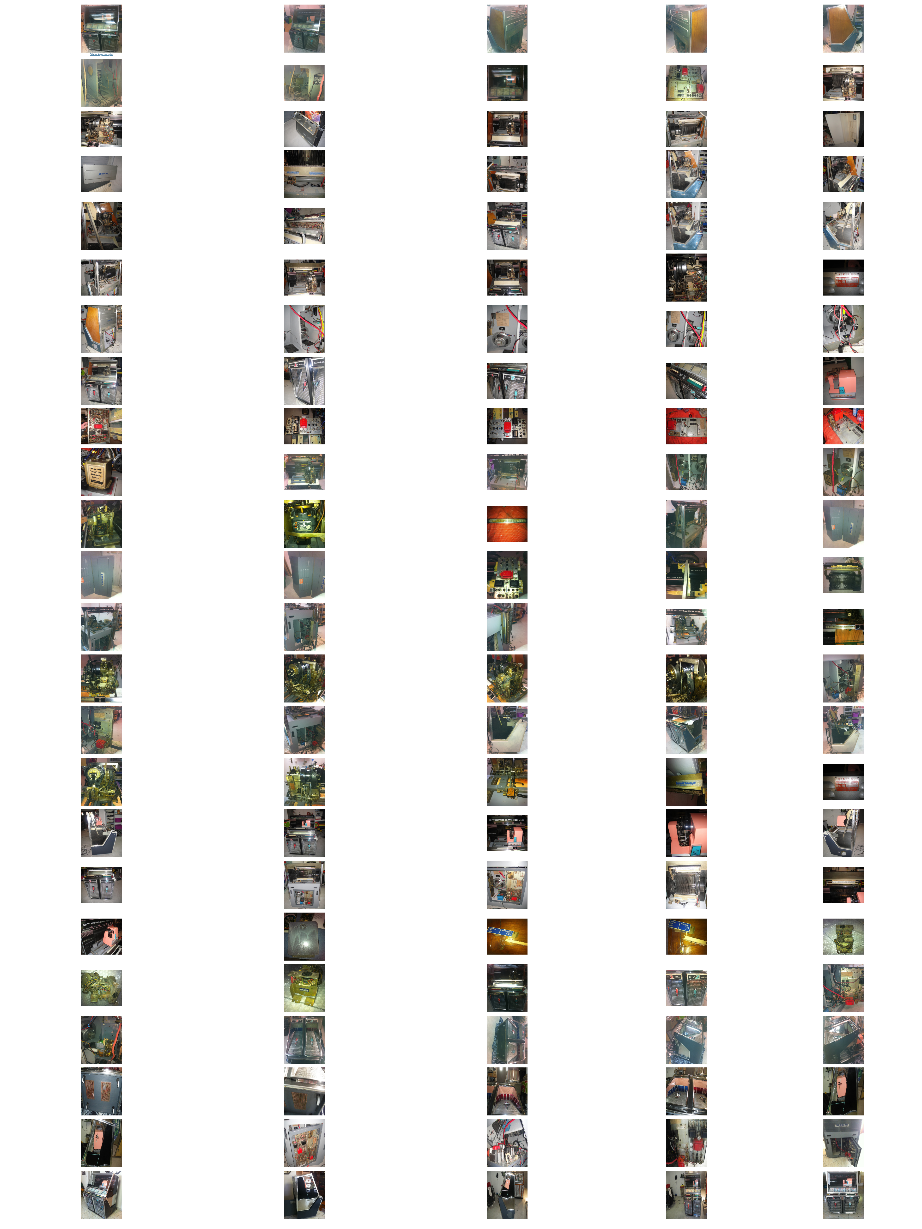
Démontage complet (101, 54)
